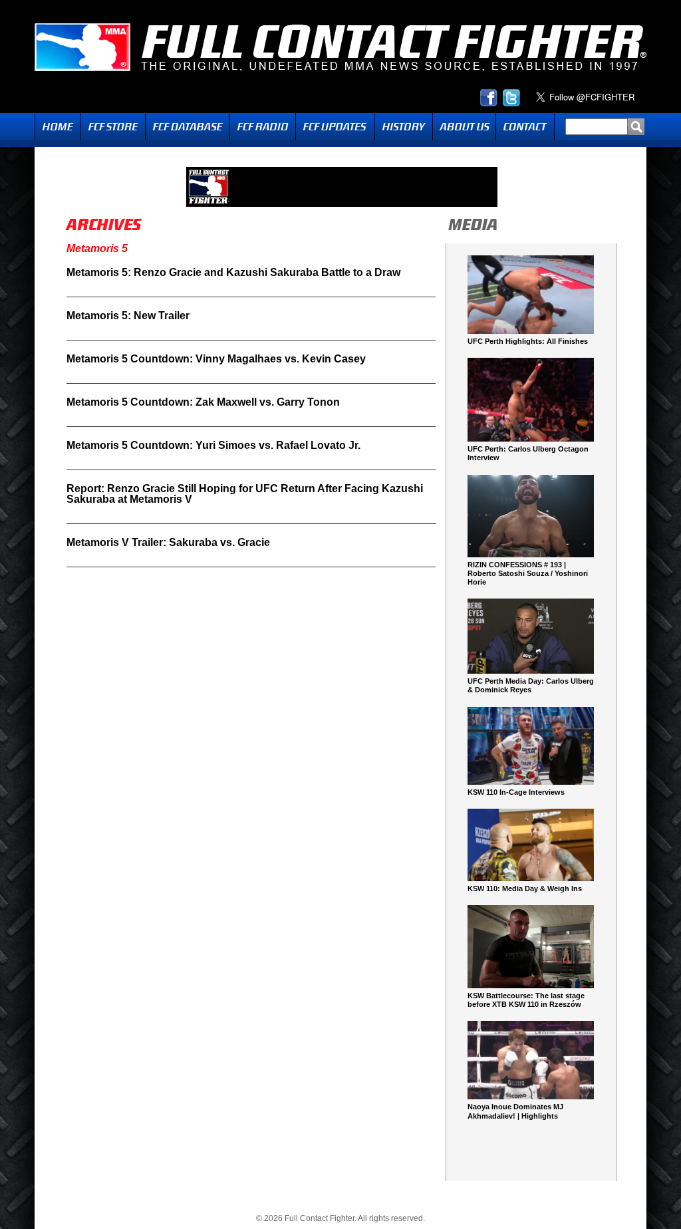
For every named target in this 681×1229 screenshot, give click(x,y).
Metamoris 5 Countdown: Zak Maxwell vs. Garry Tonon (203, 402)
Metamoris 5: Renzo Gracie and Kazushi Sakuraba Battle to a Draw (233, 272)
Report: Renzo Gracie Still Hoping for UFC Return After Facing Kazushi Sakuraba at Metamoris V (245, 494)
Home (57, 126)
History (403, 126)
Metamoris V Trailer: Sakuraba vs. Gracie (168, 542)
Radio (262, 126)
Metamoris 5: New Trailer (128, 315)
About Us (464, 126)
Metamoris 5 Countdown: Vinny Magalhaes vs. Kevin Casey (216, 358)
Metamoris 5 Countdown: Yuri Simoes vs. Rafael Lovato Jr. (213, 445)
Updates (335, 126)
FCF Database (187, 126)
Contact (525, 126)
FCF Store (113, 126)
